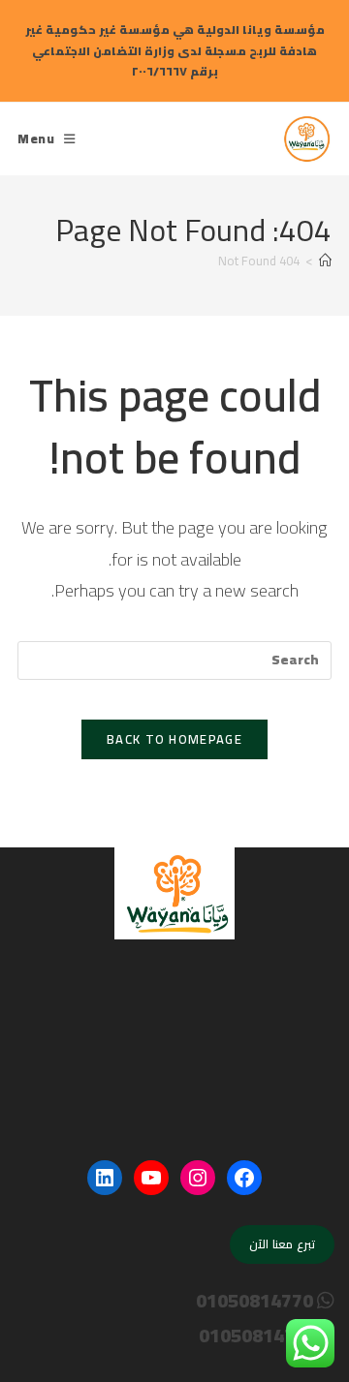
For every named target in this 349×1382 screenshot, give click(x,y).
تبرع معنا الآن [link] (282, 1244)
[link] (307, 136)
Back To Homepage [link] (174, 739)
